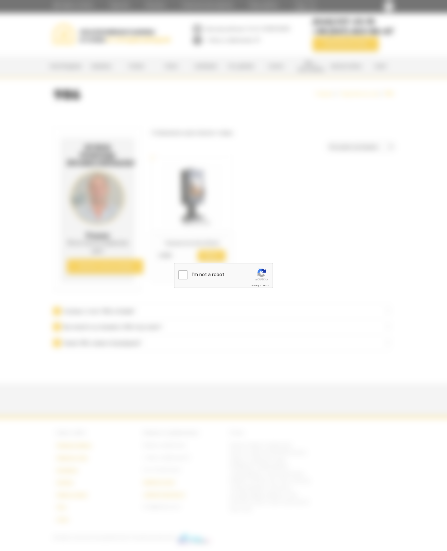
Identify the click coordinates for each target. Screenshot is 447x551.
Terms (265, 285)
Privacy (255, 285)
